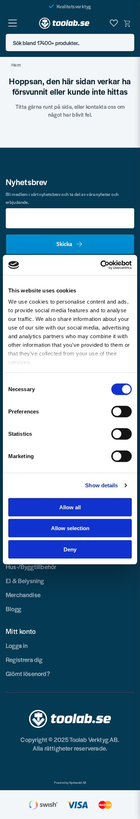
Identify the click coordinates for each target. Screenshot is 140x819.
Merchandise (23, 594)
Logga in (17, 645)
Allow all (70, 507)
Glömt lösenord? (28, 673)
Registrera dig (24, 659)
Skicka (64, 244)
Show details (101, 485)
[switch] (121, 411)
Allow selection (70, 528)
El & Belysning (25, 580)
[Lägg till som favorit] (114, 23)
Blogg (13, 608)
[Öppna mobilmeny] (12, 23)
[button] (127, 42)
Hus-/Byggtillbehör (31, 566)
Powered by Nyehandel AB (70, 782)
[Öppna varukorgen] (127, 23)
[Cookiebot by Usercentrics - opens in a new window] (101, 265)
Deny (70, 549)
